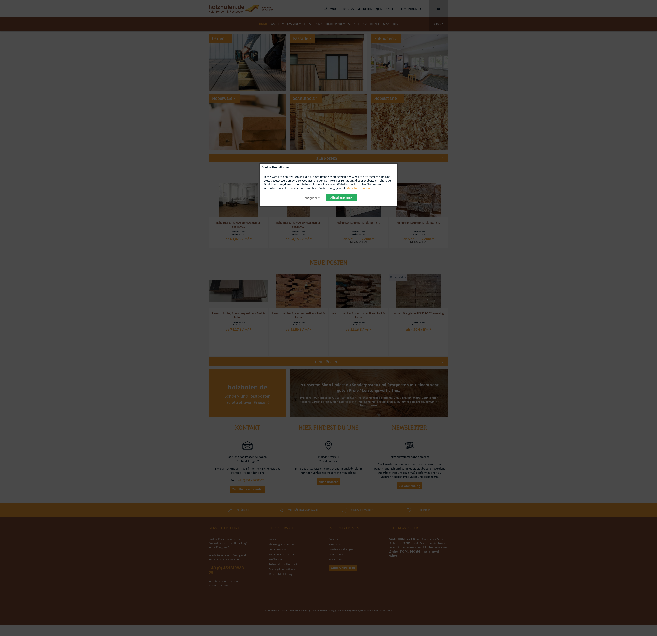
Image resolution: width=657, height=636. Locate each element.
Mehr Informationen (359, 188)
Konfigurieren (312, 198)
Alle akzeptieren (341, 198)
